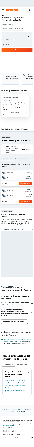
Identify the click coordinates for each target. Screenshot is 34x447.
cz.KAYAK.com (5, 409)
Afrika (28, 409)
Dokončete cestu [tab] (21, 364)
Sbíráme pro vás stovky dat (11, 434)
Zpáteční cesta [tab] (7, 159)
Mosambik (12, 411)
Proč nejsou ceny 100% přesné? (13, 438)
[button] (3, 10)
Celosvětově (21, 409)
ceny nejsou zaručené (8, 425)
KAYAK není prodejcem (10, 431)
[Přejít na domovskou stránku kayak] (12, 10)
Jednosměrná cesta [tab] (21, 159)
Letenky (14, 409)
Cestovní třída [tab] (8, 364)
